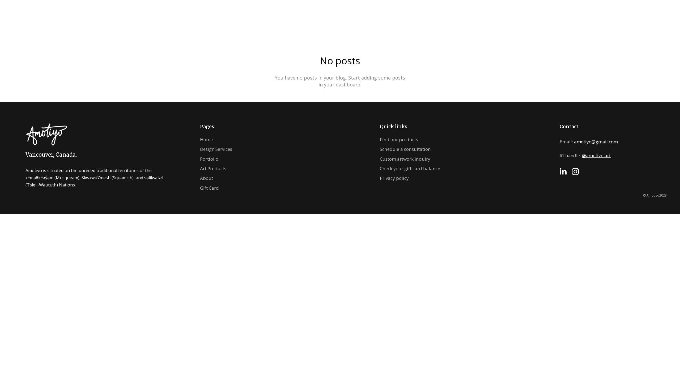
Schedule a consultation (405, 149)
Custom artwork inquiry (405, 159)
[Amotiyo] (340, 18)
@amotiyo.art (596, 155)
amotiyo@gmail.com (596, 142)
